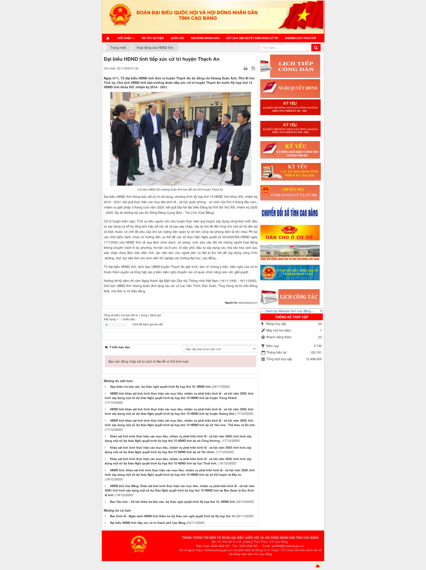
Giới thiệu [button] (124, 38)
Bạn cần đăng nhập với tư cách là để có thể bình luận (148, 361)
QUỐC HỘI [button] (177, 38)
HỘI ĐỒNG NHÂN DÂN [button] (205, 38)
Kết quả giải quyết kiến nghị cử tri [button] (252, 38)
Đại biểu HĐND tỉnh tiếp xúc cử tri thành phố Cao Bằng (147, 523)
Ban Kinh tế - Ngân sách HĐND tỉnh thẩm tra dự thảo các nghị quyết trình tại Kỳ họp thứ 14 (172, 516)
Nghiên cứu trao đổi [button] (300, 38)
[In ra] (246, 68)
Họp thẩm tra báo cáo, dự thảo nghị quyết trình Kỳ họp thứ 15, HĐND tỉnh (160, 386)
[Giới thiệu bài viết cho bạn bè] (240, 68)
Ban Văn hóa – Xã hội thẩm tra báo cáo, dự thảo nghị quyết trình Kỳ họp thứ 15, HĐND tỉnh (172, 501)
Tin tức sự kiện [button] (152, 38)
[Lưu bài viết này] (254, 68)
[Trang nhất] (108, 38)
